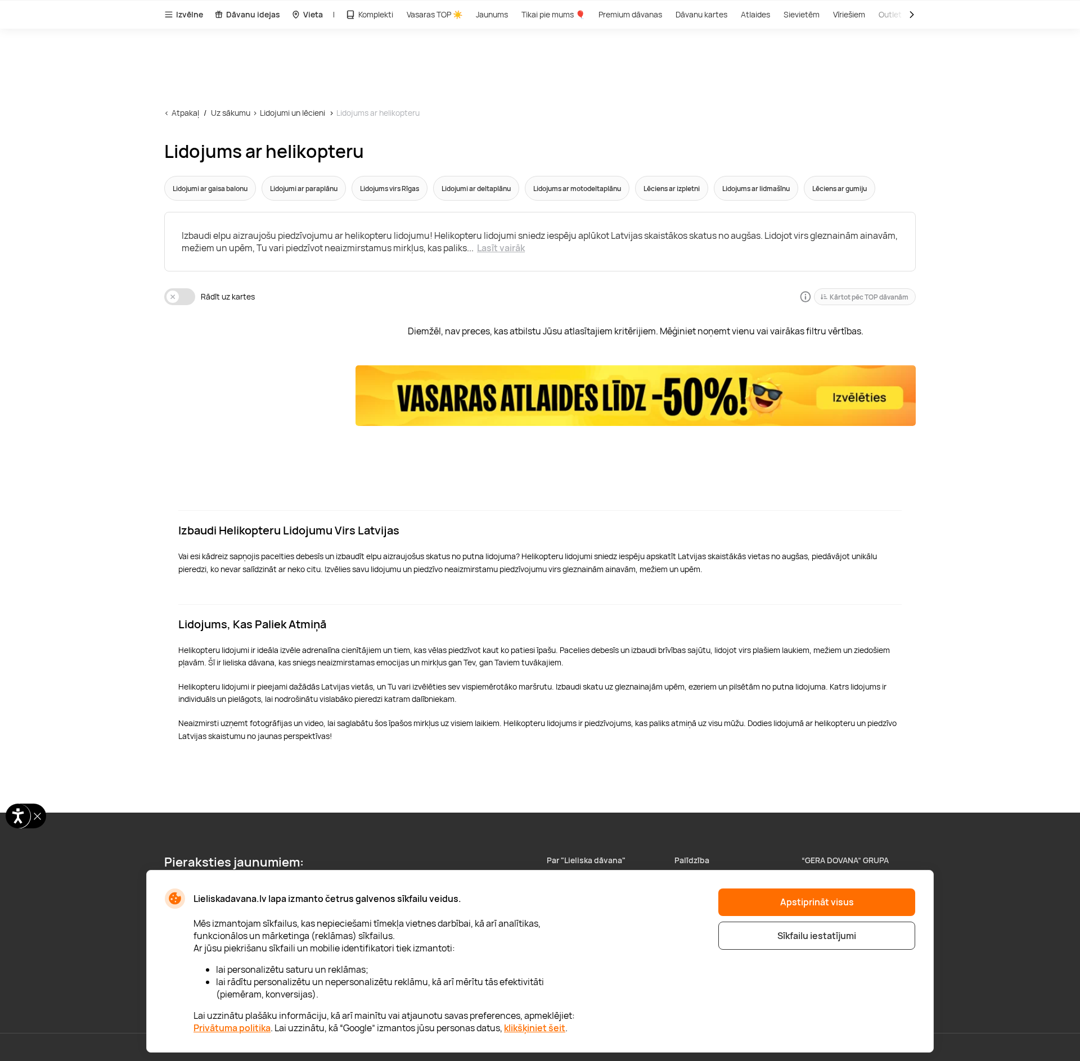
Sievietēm (802, 14)
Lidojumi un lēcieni (292, 112)
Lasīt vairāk (501, 248)
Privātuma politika (232, 1028)
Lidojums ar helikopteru (378, 112)
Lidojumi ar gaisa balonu (210, 188)
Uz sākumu (230, 112)
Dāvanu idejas (253, 14)
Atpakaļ (185, 112)
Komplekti (375, 14)
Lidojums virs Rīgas (389, 188)
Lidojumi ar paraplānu (304, 188)
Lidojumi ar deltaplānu (476, 188)
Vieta (313, 14)
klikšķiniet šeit (534, 1028)
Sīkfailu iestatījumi (816, 935)
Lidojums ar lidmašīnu (756, 188)
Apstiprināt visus (817, 902)
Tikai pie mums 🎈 (553, 14)
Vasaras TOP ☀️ (434, 14)
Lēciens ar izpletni (672, 188)
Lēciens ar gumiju (839, 188)
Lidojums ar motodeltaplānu (577, 188)
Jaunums (492, 14)
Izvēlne (189, 14)
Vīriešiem (849, 14)
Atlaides (755, 14)
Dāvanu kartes (701, 14)
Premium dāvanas (630, 14)
